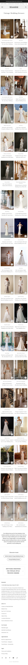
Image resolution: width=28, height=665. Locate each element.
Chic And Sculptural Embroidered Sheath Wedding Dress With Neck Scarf (7, 184)
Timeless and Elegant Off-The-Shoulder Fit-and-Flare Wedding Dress (7, 356)
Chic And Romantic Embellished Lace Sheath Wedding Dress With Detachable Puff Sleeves (20, 525)
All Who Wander (7, 409)
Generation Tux (4, 632)
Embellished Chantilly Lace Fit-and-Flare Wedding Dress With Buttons (21, 440)
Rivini (21, 68)
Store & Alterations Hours (7, 620)
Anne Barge (7, 353)
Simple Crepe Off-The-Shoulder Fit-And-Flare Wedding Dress (7, 214)
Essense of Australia (7, 153)
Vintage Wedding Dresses (14, 559)
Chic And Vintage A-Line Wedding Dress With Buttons (7, 525)
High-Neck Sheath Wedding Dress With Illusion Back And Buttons (21, 469)
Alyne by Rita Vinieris (21, 353)
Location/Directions (5, 618)
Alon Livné (21, 40)
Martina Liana (20, 324)
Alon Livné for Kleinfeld (7, 381)
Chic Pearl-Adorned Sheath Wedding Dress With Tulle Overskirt (7, 327)
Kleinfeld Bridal (4, 3)
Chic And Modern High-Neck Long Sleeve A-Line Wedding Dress (20, 271)
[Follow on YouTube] (13, 658)
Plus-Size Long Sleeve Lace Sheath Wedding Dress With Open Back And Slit (7, 299)
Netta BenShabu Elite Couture (7, 40)
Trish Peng (21, 97)
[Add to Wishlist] (12, 36)
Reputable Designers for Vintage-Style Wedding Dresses (13, 571)
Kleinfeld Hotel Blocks (6, 630)
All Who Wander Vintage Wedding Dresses (14, 556)
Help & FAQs (4, 616)
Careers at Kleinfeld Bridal (7, 606)
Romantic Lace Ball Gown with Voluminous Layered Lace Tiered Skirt (21, 71)
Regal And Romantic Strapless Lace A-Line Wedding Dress (7, 384)
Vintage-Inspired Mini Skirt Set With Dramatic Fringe (7, 497)
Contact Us (3, 613)
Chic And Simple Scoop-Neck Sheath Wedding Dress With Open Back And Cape (7, 271)
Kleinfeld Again (11, 3)
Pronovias (21, 125)
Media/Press (4, 608)
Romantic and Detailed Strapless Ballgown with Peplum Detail (7, 128)
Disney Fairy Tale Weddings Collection (21, 183)
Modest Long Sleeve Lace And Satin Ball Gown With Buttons (21, 356)
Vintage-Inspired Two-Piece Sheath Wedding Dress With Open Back (20, 497)
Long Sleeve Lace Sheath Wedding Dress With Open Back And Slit (21, 299)
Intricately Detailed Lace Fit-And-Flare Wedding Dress (7, 100)
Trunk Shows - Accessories (7, 644)
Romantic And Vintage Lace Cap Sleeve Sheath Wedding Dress (7, 469)
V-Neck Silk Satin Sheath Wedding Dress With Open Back (21, 214)
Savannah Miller (21, 211)
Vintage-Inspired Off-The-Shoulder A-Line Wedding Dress (7, 71)
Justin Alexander (21, 466)
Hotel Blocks (16, 3)
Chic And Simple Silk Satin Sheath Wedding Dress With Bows (21, 242)
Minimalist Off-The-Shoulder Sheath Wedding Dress (21, 384)
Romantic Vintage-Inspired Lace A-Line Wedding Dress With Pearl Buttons (7, 440)
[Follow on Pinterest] (9, 658)
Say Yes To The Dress (6, 611)
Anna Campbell (7, 494)
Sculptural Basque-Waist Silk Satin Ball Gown (20, 156)
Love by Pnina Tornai (7, 466)
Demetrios (21, 268)
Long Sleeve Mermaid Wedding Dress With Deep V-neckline (21, 128)
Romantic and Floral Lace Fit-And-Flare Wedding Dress (7, 43)
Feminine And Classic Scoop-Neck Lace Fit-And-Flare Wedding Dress (7, 242)
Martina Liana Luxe (7, 125)
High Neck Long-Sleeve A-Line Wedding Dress (21, 327)
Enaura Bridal (20, 153)
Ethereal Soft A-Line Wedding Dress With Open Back (7, 412)
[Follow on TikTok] (17, 658)
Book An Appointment (6, 639)
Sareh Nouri (7, 211)
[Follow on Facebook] (2, 658)
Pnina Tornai (21, 409)
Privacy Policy (4, 653)
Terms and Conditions (6, 651)
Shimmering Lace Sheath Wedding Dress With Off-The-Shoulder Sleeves (21, 186)
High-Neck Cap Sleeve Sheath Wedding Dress (21, 99)
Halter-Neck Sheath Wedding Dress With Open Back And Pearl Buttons (7, 156)
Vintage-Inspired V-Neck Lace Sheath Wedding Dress (21, 412)
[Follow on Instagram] (6, 658)
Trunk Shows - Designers (6, 641)
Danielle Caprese (7, 296)
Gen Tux (21, 3)
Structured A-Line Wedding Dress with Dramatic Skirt (21, 43)
